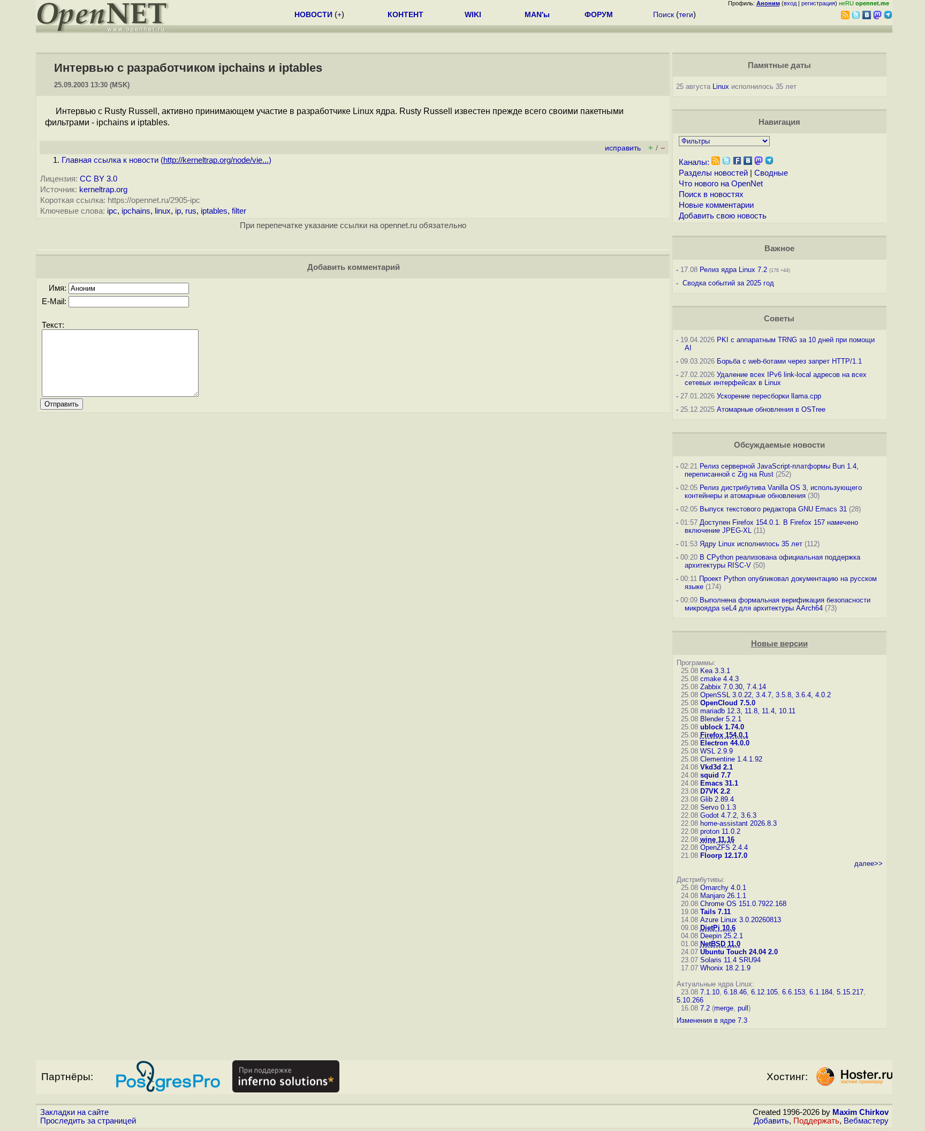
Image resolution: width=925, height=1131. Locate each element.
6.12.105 (764, 992)
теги (686, 14)
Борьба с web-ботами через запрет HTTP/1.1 (789, 361)
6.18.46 (735, 992)
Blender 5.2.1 (720, 719)
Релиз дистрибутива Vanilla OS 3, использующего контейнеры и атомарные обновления (773, 492)
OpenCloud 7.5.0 (727, 703)
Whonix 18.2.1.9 (725, 968)
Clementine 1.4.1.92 (731, 759)
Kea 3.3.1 (715, 671)
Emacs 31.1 (719, 783)
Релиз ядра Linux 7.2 (733, 270)
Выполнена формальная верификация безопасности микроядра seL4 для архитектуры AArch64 (777, 604)
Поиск (663, 14)
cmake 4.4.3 (719, 679)
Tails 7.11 (715, 912)
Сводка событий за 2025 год (728, 283)
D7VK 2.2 (715, 791)
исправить (623, 148)
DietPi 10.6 (718, 928)
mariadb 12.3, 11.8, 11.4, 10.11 (747, 711)
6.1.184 (820, 992)
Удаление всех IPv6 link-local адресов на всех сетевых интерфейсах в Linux (776, 379)
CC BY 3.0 (98, 179)
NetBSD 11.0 (720, 944)
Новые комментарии (716, 205)
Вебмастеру (866, 1121)
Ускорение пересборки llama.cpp (769, 396)
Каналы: (694, 162)
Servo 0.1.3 (718, 807)
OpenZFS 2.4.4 (724, 847)
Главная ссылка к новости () (166, 160)
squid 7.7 (715, 775)
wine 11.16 (717, 839)
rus (190, 211)
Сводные (771, 173)
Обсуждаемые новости (779, 445)
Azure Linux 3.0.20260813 (740, 920)
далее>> (868, 863)
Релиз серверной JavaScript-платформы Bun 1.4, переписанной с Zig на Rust (772, 470)
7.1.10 (709, 992)
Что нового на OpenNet (721, 183)
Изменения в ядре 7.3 (712, 1020)
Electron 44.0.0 (724, 743)
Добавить (771, 1121)
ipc (112, 211)
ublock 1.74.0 (722, 727)
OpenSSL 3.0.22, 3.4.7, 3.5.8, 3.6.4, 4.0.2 (765, 695)
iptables (214, 211)
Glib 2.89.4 (717, 799)
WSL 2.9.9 (716, 751)
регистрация (818, 3)
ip (178, 211)
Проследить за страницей (88, 1121)
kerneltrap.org (103, 189)
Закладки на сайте (74, 1112)
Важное (779, 248)
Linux (720, 86)
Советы (779, 318)
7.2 (705, 1008)
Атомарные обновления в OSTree (771, 409)
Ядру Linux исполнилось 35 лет (751, 544)
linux (163, 211)
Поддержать (816, 1121)
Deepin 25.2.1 (721, 936)
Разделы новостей (713, 173)
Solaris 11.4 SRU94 (730, 960)
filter (239, 211)
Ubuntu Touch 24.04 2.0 (739, 952)
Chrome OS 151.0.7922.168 (743, 904)
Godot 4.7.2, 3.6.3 (728, 815)
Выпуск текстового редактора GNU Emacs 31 (773, 509)
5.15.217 (850, 992)
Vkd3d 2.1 (716, 767)
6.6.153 (793, 992)
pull (743, 1008)
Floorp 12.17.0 (723, 855)
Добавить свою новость (723, 216)
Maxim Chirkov (860, 1112)
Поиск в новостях (711, 194)
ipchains (136, 211)
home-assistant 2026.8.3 (738, 823)
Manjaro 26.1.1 (723, 896)
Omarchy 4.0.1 (723, 888)
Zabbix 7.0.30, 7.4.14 (733, 687)
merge (723, 1008)
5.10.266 (690, 1000)
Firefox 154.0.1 (724, 735)
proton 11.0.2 (720, 831)
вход (790, 3)
